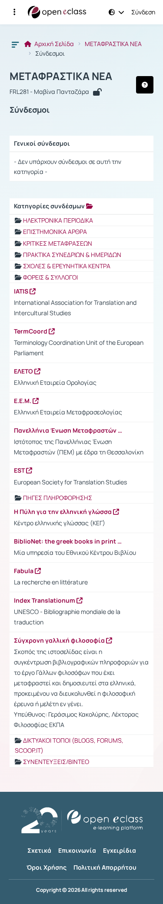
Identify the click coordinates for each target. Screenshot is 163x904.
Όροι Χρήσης (47, 867)
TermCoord (31, 331)
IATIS (22, 291)
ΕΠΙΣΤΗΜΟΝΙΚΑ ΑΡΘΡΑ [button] (55, 231)
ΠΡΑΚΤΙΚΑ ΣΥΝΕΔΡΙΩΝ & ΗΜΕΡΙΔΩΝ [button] (72, 254)
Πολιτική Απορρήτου (104, 867)
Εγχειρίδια (119, 850)
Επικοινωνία (77, 850)
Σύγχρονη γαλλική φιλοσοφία (60, 640)
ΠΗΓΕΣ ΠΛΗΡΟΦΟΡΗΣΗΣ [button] (57, 498)
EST (20, 470)
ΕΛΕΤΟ (24, 371)
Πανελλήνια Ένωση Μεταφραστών (66, 430)
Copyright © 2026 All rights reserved (81, 890)
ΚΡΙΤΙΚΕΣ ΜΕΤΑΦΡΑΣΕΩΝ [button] (57, 243)
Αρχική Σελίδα (53, 43)
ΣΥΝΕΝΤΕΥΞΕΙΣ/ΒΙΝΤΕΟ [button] (56, 761)
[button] (14, 12)
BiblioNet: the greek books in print (65, 541)
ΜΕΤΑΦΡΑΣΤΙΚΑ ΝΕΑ (113, 43)
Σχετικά (39, 850)
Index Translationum (45, 600)
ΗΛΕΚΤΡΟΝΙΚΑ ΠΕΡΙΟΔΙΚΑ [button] (58, 220)
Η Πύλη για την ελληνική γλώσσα (63, 511)
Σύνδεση (143, 12)
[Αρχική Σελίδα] (57, 12)
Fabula (24, 570)
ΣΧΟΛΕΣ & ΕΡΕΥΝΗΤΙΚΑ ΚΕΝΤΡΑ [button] (66, 266)
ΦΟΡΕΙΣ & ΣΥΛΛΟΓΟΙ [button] (50, 277)
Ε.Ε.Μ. (23, 400)
